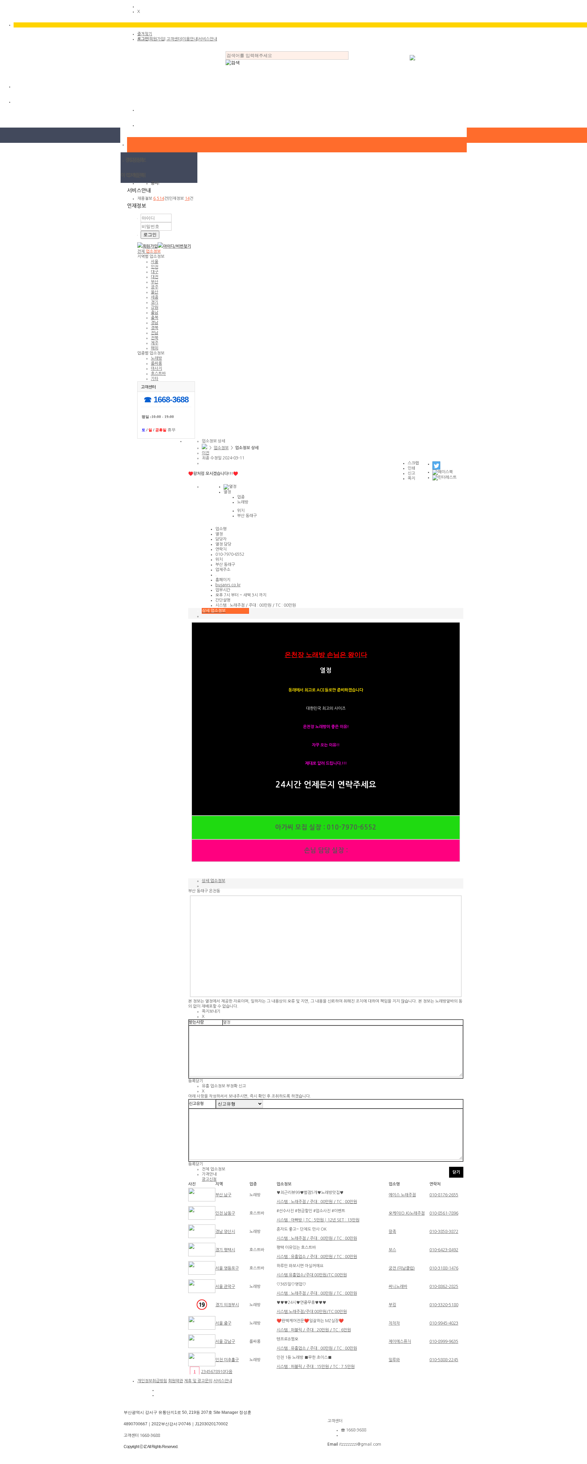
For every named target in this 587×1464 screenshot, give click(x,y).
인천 (154, 267)
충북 (154, 318)
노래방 (156, 358)
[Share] (436, 464)
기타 (154, 379)
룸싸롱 (156, 363)
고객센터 (173, 39)
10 (222, 1372)
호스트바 (158, 374)
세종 (154, 297)
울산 (154, 292)
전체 (149, 251)
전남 (154, 333)
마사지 (156, 368)
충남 (154, 312)
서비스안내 (207, 39)
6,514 (158, 198)
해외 (154, 348)
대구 (154, 272)
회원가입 (156, 39)
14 (187, 198)
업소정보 (221, 448)
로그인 (142, 39)
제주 (154, 343)
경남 (154, 323)
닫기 (199, 1081)
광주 (154, 287)
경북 (154, 328)
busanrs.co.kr (228, 585)
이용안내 (189, 39)
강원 (154, 307)
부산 (154, 282)
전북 (154, 338)
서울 (154, 262)
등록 (192, 1081)
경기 (154, 302)
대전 (154, 277)
